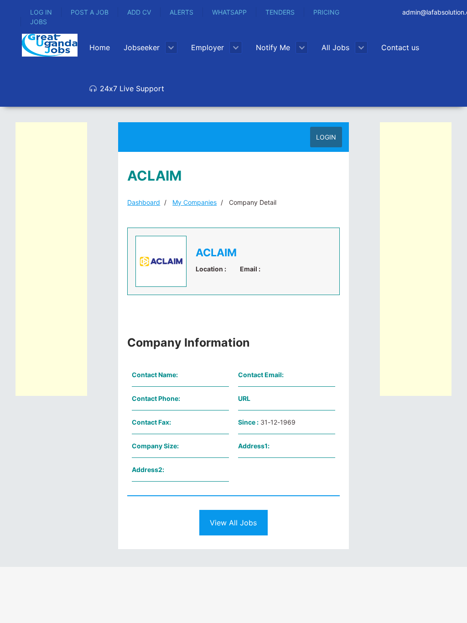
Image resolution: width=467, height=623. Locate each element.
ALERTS (181, 12)
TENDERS (280, 12)
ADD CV (139, 12)
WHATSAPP (229, 12)
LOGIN (326, 137)
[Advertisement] (51, 259)
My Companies (194, 202)
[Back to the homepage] (50, 45)
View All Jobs (233, 522)
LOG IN (41, 12)
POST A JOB (90, 12)
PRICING (326, 12)
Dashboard (143, 202)
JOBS (38, 22)
